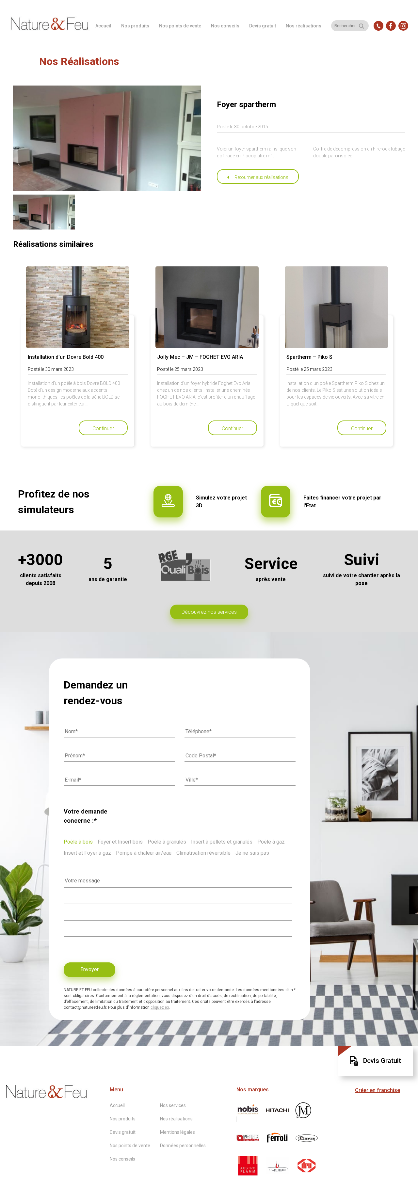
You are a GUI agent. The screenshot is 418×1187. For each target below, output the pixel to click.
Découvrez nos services (209, 612)
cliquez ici (160, 1007)
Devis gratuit (262, 25)
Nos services (173, 1105)
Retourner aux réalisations (261, 177)
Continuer (103, 428)
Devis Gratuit (382, 1061)
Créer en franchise (377, 1090)
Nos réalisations (303, 25)
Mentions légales (177, 1132)
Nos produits (135, 25)
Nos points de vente (180, 25)
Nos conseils (225, 25)
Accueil (103, 25)
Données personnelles (183, 1145)
